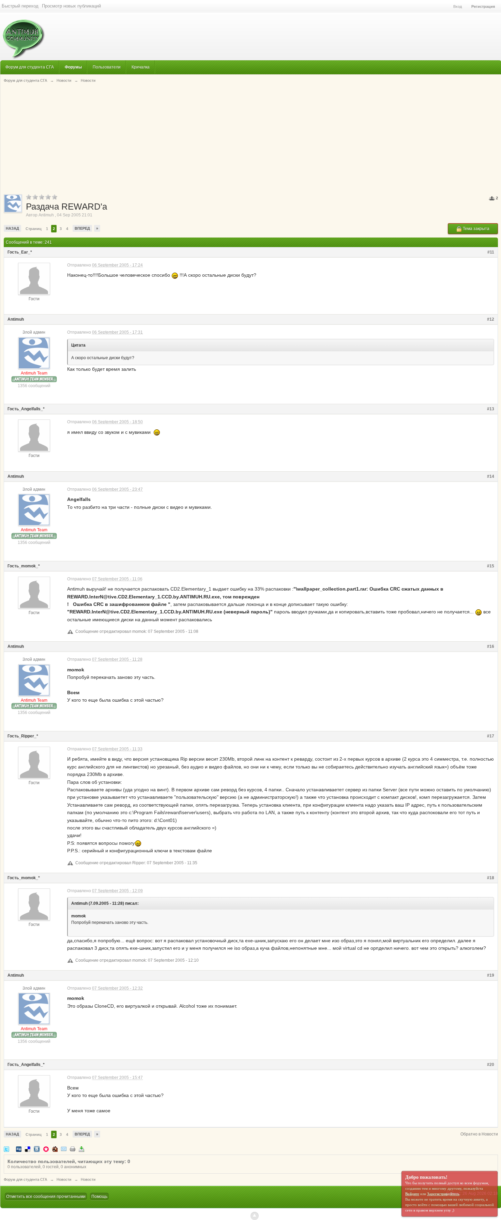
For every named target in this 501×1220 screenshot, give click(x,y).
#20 (490, 1064)
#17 (490, 736)
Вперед (82, 228)
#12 (490, 319)
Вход (457, 6)
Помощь (99, 1196)
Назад (12, 228)
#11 (490, 252)
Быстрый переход (20, 6)
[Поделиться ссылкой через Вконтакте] (37, 1148)
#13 (490, 409)
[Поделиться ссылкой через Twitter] (6, 1148)
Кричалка (141, 67)
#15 (490, 566)
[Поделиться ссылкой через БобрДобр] (55, 1148)
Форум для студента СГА (29, 67)
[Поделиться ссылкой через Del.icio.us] (27, 1148)
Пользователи (107, 67)
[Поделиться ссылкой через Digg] (18, 1148)
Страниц (34, 229)
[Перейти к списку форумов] (22, 35)
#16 (490, 646)
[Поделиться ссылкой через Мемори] (46, 1148)
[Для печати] (72, 1148)
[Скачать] (81, 1148)
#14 (490, 476)
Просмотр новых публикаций (71, 6)
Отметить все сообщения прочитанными (46, 1196)
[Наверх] (254, 1216)
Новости (64, 1179)
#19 (490, 975)
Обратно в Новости (479, 1134)
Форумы (73, 67)
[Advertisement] (250, 138)
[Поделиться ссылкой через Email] (63, 1148)
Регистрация (483, 6)
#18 (490, 877)
